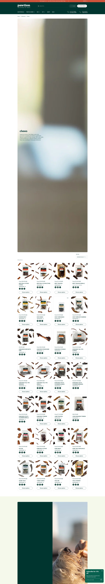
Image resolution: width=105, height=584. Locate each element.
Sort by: (77, 254)
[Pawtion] (24, 6)
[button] (82, 6)
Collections (23, 16)
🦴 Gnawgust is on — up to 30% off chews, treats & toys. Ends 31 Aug (52, 1)
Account (73, 5)
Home (19, 16)
